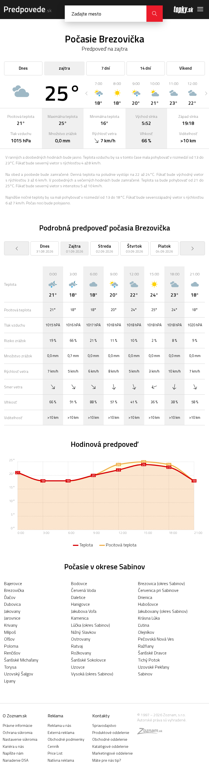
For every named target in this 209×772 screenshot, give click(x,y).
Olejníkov (146, 632)
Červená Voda (83, 590)
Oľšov (9, 639)
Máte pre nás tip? (106, 760)
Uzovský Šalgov (18, 673)
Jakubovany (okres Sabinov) (163, 611)
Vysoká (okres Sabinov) (92, 673)
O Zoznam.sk (15, 715)
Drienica (145, 597)
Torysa (10, 667)
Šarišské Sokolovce (88, 660)
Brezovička (14, 590)
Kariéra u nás (13, 746)
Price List (55, 753)
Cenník (53, 746)
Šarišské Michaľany (21, 660)
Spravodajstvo (104, 725)
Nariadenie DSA (15, 760)
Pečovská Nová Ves (156, 639)
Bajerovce (13, 583)
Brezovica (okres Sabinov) (161, 583)
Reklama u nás (59, 725)
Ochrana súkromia (17, 732)
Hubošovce (148, 604)
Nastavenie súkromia (20, 739)
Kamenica (79, 618)
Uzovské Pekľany (153, 667)
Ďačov (10, 597)
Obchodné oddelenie (109, 739)
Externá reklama (61, 732)
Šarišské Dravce (152, 653)
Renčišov (12, 653)
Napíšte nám (13, 753)
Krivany (10, 625)
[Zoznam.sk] (151, 732)
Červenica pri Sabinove (158, 590)
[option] (98, 93)
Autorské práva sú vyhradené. (161, 720)
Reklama (55, 715)
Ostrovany (80, 639)
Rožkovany (81, 653)
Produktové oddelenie (110, 732)
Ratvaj (77, 646)
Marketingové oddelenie (112, 753)
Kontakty (101, 715)
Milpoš (10, 632)
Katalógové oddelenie (110, 746)
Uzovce (78, 667)
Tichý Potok (149, 660)
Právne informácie (17, 725)
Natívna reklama (61, 760)
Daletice (78, 597)
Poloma (11, 646)
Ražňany (146, 646)
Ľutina (143, 625)
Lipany (10, 681)
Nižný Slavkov (83, 632)
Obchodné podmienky (66, 739)
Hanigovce (80, 604)
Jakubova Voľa (83, 611)
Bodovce (79, 583)
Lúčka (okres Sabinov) (90, 625)
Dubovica (12, 604)
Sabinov (145, 673)
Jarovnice (12, 618)
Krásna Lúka (149, 618)
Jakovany (12, 611)
